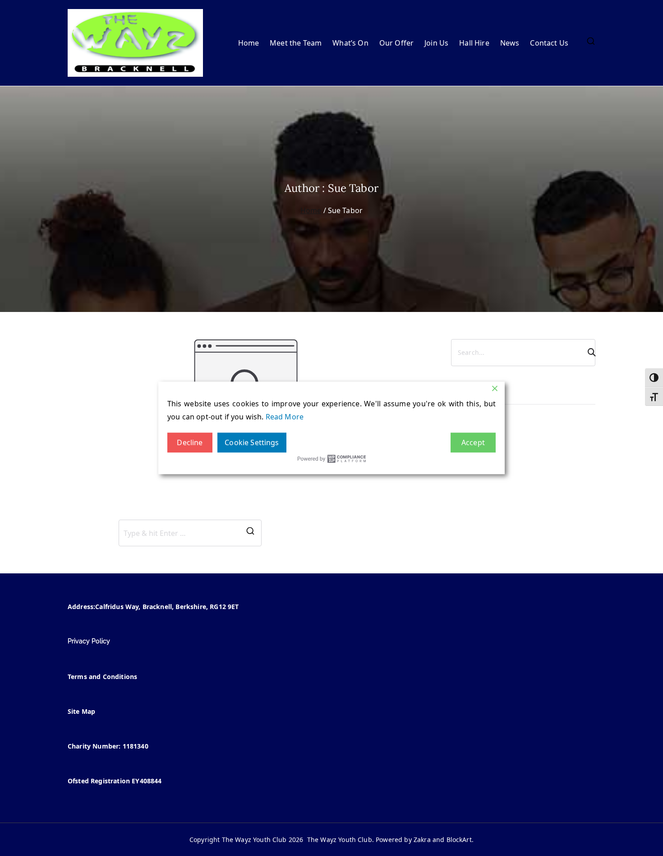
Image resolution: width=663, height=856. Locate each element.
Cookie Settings (252, 442)
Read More (285, 417)
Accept (473, 442)
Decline (190, 442)
